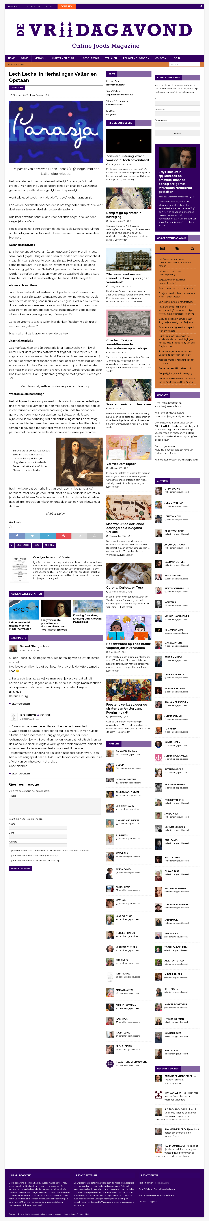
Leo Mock (170, 602)
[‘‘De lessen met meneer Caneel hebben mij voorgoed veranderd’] (128, 259)
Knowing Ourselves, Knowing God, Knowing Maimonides (87, 618)
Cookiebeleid (34, 6)
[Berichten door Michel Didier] (110, 1052)
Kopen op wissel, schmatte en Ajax (176, 288)
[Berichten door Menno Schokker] (158, 830)
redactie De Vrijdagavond (131, 1062)
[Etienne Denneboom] (158, 1080)
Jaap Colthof (124, 916)
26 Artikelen (64, 557)
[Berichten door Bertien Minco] (158, 665)
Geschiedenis (91, 58)
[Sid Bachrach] (158, 1114)
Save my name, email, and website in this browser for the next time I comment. (51, 850)
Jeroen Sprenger (126, 947)
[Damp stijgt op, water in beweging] (128, 198)
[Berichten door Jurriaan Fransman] (158, 910)
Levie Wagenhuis (174, 674)
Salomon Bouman (126, 751)
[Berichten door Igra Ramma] (110, 980)
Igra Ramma (37, 95)
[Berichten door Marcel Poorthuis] (158, 1009)
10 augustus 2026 (117, 286)
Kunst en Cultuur (63, 58)
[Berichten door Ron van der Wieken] (158, 706)
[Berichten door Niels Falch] (158, 937)
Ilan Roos (122, 1019)
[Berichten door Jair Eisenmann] (110, 811)
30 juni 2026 (114, 352)
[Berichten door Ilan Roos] (110, 1023)
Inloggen (50, 6)
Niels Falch (171, 933)
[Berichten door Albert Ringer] (158, 979)
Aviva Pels (122, 853)
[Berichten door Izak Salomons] (158, 647)
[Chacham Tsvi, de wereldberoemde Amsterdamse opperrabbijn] (128, 323)
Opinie (24, 58)
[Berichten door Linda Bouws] (158, 493)
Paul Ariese (171, 1050)
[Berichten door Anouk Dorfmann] (158, 552)
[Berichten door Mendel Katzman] (158, 692)
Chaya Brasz (171, 871)
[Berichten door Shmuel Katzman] (110, 1009)
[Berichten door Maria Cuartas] (110, 995)
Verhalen (111, 58)
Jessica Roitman (174, 1019)
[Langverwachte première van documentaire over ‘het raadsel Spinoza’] (56, 608)
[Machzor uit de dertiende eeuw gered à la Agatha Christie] (128, 507)
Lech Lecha (23, 545)
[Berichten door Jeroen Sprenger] (110, 950)
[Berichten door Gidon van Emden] (158, 790)
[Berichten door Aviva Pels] (110, 860)
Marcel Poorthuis (175, 1004)
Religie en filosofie (135, 58)
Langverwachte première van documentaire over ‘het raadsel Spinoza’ (54, 625)
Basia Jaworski (173, 575)
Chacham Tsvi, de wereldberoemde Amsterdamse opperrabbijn (126, 344)
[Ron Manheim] (158, 1133)
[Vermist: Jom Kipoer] (128, 447)
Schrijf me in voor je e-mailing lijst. (26, 819)
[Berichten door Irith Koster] (158, 995)
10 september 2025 (118, 592)
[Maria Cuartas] (158, 1151)
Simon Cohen (123, 869)
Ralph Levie (123, 1033)
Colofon (160, 58)
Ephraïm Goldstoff (127, 792)
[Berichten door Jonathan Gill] (158, 521)
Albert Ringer (173, 974)
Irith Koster (171, 989)
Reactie (12, 796)
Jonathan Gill (173, 516)
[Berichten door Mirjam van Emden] (158, 895)
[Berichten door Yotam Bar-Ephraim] (158, 951)
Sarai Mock (171, 920)
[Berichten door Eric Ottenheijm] (158, 804)
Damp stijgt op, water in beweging (175, 373)
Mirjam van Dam (173, 630)
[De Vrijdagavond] (104, 53)
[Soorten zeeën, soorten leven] (128, 390)
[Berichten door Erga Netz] (110, 964)
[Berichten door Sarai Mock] (158, 924)
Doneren (67, 6)
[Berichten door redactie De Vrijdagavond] (110, 1066)
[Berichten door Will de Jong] (158, 861)
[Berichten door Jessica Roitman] (158, 1023)
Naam (12, 824)
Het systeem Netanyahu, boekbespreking (180, 1079)
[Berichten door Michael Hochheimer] (158, 620)
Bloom (120, 765)
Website (13, 842)
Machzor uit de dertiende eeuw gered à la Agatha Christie (125, 528)
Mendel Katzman (174, 688)
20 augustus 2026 (117, 164)
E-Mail (12, 833)
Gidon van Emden (174, 784)
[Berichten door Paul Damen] (158, 848)
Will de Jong (172, 857)
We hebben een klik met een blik (175, 368)
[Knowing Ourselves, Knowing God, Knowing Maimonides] (88, 606)
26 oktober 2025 (20, 95)
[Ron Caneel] (158, 1097)
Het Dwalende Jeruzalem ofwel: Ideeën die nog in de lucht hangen (175, 262)
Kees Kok (121, 900)
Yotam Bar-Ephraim (176, 947)
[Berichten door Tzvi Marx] (158, 732)
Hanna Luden (172, 742)
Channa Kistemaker (127, 820)
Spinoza (49, 545)
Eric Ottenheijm (174, 800)
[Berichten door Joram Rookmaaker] (158, 759)
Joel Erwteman (173, 503)
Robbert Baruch (126, 933)
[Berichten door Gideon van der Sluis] (158, 592)
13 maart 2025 (115, 717)
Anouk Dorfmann (174, 545)
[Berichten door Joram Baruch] (158, 719)
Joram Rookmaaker (176, 756)
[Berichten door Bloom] (110, 770)
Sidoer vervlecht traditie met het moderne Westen (20, 625)
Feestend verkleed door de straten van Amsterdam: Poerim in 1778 (126, 708)
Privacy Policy (14, 6)
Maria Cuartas (124, 990)
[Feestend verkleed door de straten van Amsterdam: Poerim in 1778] (128, 690)
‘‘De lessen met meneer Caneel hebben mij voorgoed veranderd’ (127, 278)
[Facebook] (201, 6)
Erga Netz (122, 960)
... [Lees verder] (126, 179)
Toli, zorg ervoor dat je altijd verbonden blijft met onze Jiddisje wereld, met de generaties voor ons (176, 310)
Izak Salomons (173, 643)
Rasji (36, 545)
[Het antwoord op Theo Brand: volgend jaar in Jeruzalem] (128, 627)
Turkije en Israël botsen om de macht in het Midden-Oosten (181, 1132)
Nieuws (39, 58)
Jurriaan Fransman (176, 904)
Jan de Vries (171, 814)
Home (11, 58)
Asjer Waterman (174, 960)
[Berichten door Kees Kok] (110, 906)
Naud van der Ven (174, 562)
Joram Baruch (173, 716)
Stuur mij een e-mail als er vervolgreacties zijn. (36, 855)
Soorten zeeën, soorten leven (128, 404)
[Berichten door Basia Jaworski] (158, 578)
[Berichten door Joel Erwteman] (158, 507)
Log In (176, 58)
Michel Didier (124, 1046)
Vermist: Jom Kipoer (121, 464)
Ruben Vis (122, 835)
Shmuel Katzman (126, 1005)
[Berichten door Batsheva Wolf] (158, 775)
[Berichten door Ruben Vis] (110, 843)
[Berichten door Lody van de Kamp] (110, 780)
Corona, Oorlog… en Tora (124, 587)
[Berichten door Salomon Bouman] (110, 755)
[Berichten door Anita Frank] (110, 890)
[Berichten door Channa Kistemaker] (110, 825)
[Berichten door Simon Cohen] (110, 877)
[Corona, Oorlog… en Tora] (128, 573)
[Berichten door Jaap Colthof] (110, 923)
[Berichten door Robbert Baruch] (110, 937)
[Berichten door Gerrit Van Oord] (158, 535)
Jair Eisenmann (125, 806)
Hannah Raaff (172, 1033)
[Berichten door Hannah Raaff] (158, 1041)
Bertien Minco (173, 657)
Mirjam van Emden (175, 888)
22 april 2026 (115, 408)
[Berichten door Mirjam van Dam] (158, 630)
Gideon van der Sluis (177, 588)
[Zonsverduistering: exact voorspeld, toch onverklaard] (128, 141)
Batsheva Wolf (173, 769)
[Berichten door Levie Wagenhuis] (158, 679)
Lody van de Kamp (126, 779)
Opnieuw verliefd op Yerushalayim (176, 302)
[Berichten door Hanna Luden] (158, 746)
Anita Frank (123, 887)
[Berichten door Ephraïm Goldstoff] (110, 796)
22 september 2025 (117, 536)
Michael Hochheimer (176, 616)
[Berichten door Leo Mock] (158, 606)
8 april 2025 (114, 652)
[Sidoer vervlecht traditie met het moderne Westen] (24, 610)
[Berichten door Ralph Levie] (110, 1036)
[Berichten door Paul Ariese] (158, 1057)
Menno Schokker (174, 827)
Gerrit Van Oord (174, 531)
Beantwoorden (21, 704)
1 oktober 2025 (115, 468)
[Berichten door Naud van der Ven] (158, 566)
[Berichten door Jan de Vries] (158, 817)
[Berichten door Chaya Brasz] (158, 879)
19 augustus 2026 (117, 221)
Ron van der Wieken (176, 702)
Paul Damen (171, 840)
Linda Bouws (172, 489)
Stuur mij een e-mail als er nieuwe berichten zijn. (36, 860)
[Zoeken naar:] (184, 64)
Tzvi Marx (170, 728)
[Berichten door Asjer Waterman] (158, 964)
